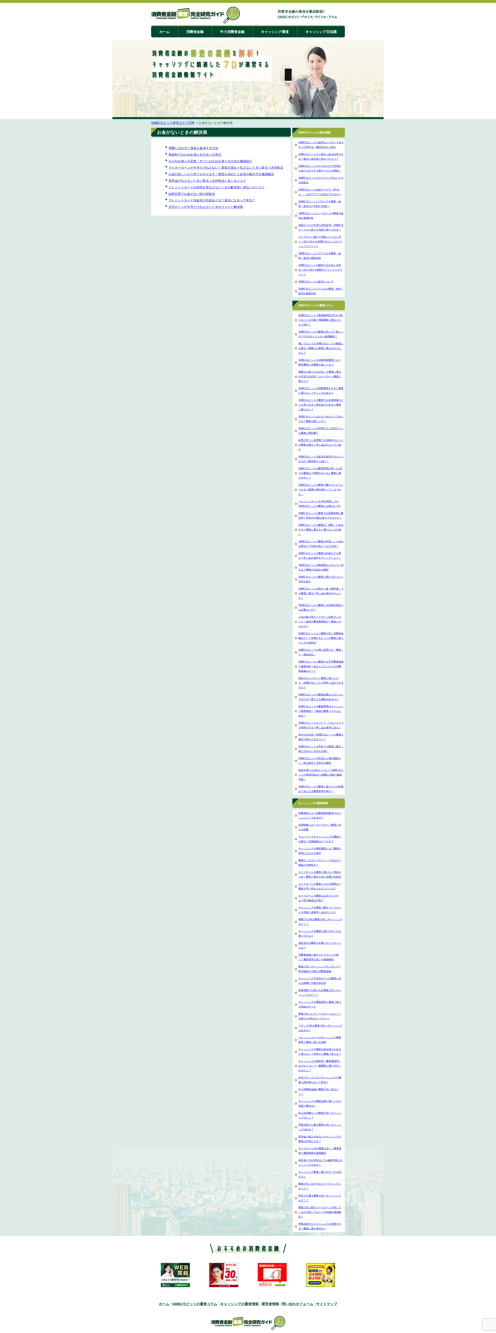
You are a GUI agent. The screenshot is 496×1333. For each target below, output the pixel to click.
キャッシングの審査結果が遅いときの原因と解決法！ (319, 1103)
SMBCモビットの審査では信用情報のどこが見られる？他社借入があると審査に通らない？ (321, 405)
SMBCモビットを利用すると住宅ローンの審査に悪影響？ (321, 430)
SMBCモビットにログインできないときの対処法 (321, 180)
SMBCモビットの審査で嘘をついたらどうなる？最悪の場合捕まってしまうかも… (321, 489)
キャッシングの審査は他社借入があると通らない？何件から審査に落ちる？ (319, 1051)
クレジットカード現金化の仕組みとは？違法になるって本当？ (212, 200)
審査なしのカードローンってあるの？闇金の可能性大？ (319, 862)
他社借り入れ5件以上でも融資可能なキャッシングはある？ (320, 1162)
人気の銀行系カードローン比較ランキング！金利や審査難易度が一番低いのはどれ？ (319, 621)
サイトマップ (326, 1304)
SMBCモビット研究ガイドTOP (173, 122)
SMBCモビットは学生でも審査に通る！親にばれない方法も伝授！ (321, 749)
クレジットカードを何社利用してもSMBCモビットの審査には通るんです (319, 503)
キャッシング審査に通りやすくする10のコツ (319, 1174)
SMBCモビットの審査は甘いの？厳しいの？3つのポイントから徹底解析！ (321, 334)
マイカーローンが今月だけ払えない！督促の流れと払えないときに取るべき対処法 (226, 167)
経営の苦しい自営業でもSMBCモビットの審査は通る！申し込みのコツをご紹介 (321, 445)
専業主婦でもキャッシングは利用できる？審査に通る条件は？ (319, 1226)
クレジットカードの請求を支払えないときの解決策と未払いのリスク (217, 187)
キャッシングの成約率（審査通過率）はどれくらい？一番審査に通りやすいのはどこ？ (319, 1066)
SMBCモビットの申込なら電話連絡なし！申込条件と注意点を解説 (319, 760)
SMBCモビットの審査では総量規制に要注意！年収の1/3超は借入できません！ (321, 515)
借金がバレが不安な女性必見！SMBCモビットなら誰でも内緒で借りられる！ (321, 227)
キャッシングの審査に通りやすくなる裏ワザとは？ (319, 933)
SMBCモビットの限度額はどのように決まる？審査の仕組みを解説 (321, 567)
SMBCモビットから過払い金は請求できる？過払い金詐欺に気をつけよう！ (321, 156)
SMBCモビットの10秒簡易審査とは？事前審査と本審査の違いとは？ (319, 362)
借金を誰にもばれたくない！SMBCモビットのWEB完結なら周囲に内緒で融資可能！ (321, 775)
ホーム (164, 32)
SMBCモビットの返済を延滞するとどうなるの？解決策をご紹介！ (321, 459)
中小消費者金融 (232, 32)
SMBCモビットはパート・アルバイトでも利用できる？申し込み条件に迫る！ (321, 725)
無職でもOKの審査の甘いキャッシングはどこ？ (320, 921)
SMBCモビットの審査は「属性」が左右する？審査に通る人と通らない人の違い (321, 530)
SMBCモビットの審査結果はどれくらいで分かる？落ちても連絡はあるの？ (321, 697)
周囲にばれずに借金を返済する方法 (193, 148)
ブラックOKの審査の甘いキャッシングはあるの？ (320, 1028)
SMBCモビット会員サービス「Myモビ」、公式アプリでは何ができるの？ (319, 192)
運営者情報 (270, 1304)
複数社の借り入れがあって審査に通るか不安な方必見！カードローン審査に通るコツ (319, 376)
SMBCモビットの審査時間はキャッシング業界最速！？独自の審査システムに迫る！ (321, 711)
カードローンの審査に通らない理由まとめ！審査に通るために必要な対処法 (319, 874)
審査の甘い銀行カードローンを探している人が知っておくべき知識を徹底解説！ (319, 1212)
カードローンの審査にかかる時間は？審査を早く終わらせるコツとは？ (319, 886)
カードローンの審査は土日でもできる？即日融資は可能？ (318, 898)
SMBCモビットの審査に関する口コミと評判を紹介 (321, 579)
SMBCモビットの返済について (315, 281)
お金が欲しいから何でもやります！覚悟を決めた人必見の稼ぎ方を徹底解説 (221, 174)
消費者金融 (195, 32)
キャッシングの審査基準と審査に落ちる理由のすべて (319, 1004)
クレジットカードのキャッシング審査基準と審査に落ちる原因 (319, 1040)
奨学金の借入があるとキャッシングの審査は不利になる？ (319, 1139)
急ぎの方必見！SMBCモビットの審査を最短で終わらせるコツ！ (321, 737)
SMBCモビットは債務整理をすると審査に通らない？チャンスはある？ (321, 390)
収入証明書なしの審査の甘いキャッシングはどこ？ (319, 1115)
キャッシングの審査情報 (239, 1304)
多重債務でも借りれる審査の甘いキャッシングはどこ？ (319, 992)
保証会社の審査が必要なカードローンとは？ (319, 945)
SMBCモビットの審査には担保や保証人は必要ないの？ (321, 607)
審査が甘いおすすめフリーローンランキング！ (319, 1186)
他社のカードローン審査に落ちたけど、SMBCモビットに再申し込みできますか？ (321, 683)
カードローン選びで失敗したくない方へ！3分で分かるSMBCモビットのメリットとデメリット (320, 241)
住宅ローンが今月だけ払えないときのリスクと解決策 (206, 207)
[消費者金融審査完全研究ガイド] (195, 15)
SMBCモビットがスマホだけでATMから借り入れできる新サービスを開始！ (319, 168)
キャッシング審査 (275, 32)
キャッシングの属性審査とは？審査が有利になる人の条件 (319, 851)
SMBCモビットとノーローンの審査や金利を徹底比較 (321, 215)
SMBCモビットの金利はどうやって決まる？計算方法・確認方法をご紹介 (321, 144)
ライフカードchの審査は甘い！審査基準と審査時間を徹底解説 (319, 1150)
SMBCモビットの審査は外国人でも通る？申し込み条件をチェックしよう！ (319, 555)
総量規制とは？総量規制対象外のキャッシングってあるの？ (319, 815)
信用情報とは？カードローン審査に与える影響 (319, 827)
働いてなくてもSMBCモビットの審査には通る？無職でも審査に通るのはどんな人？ (321, 348)
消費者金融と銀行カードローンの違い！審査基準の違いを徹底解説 (318, 957)
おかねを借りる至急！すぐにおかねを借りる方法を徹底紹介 (210, 161)
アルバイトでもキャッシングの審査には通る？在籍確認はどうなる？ (319, 839)
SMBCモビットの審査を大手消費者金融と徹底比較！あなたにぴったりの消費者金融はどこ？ (321, 666)
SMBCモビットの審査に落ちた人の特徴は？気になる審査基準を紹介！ (321, 789)
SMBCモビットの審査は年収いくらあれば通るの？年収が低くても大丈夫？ (321, 544)
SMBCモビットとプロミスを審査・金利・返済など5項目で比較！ (319, 204)
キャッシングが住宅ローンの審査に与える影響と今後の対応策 (319, 981)
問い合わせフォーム (297, 1304)
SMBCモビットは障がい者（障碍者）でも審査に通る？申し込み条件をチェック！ (321, 593)
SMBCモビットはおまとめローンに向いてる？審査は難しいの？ (321, 419)
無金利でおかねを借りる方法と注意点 (195, 154)
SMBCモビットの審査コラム (194, 1304)
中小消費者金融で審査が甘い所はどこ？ (318, 1091)
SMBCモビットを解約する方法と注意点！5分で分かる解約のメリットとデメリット (320, 270)
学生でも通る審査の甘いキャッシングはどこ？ (319, 1198)
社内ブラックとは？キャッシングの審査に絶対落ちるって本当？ (319, 1080)
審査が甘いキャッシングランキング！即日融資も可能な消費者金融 (319, 969)
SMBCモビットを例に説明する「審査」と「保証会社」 (321, 652)
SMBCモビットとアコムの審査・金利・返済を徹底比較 (321, 291)
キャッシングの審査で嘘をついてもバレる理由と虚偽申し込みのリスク (319, 910)
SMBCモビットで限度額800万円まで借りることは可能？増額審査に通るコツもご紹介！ (320, 320)
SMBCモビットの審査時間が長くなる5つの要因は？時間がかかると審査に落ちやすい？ (320, 473)
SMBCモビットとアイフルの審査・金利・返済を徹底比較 (319, 255)
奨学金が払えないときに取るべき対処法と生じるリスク (207, 180)
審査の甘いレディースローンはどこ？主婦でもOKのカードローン (319, 1016)
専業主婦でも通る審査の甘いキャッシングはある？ (319, 1127)
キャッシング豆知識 (321, 32)
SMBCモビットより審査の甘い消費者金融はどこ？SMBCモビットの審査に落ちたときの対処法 (321, 638)
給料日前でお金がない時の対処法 (192, 194)
